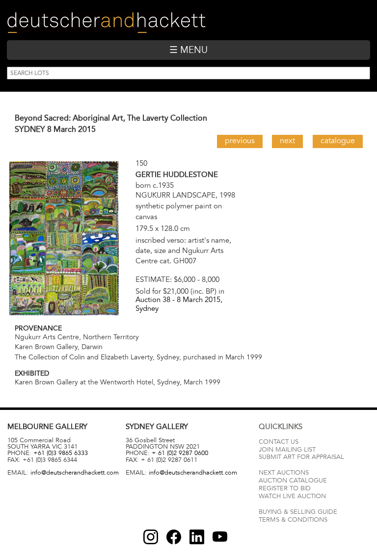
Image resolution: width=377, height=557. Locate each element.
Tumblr (196, 537)
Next (287, 141)
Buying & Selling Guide (298, 512)
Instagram (150, 537)
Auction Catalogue (293, 480)
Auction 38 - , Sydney (178, 303)
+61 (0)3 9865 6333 (60, 453)
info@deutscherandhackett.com (74, 473)
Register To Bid (285, 488)
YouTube (220, 537)
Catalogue (338, 141)
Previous (240, 141)
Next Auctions (284, 473)
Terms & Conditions (293, 520)
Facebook (173, 537)
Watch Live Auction (292, 496)
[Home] (106, 22)
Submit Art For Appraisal (301, 457)
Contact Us (278, 442)
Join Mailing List (287, 450)
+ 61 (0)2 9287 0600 (180, 453)
